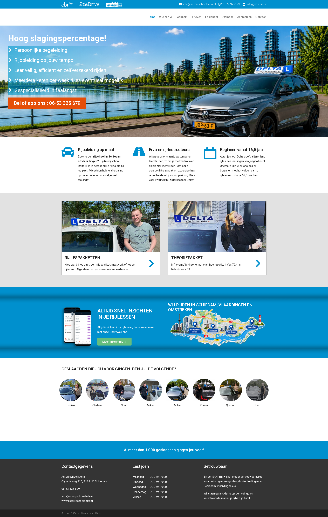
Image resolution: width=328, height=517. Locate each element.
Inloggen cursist (256, 4)
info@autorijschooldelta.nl (199, 4)
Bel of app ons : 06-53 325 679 (47, 103)
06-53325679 (231, 4)
